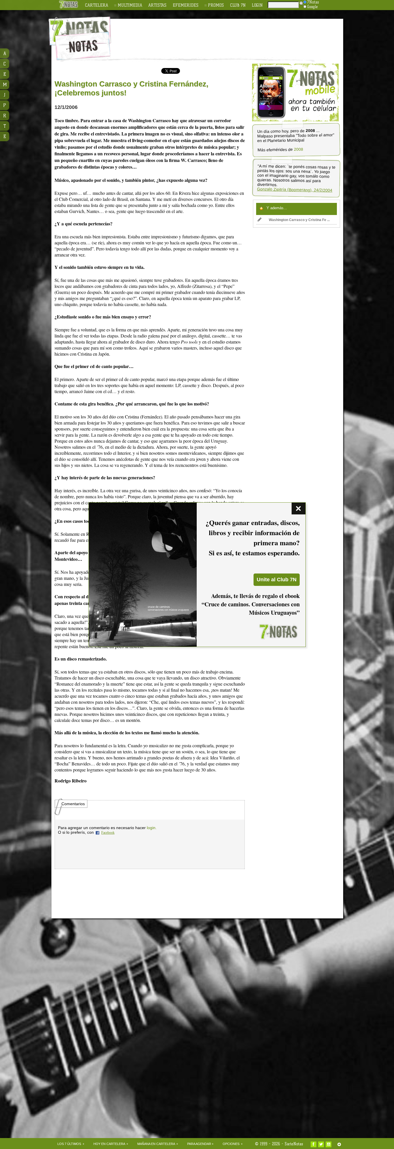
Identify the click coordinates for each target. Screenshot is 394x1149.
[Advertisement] (234, 35)
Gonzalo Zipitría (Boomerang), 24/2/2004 (294, 190)
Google (312, 6)
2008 (298, 149)
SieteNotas (294, 1144)
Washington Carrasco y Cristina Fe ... (299, 220)
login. (152, 827)
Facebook (108, 833)
